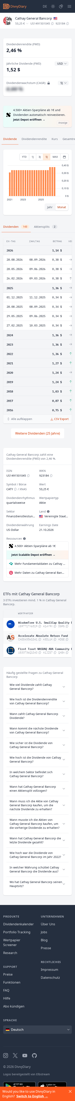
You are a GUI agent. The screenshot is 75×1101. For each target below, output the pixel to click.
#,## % (14, 89)
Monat (61, 207)
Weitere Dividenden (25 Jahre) (37, 433)
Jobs (44, 932)
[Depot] (61, 6)
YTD (24, 157)
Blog (44, 940)
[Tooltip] (48, 511)
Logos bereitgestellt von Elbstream (26, 1074)
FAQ (6, 990)
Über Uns (48, 924)
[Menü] (69, 6)
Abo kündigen (13, 1006)
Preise (8, 974)
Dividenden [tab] (15, 227)
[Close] (70, 1091)
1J (33, 157)
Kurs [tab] (55, 139)
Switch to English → (32, 1096)
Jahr (50, 207)
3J (40, 157)
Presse (46, 948)
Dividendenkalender (18, 924)
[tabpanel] (37, 182)
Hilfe (6, 998)
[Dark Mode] (53, 6)
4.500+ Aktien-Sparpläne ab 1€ (35, 546)
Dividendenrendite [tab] (34, 139)
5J (47, 157)
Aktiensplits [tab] (44, 227)
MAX (55, 157)
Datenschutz (50, 977)
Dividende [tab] (10, 139)
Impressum (49, 969)
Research (10, 953)
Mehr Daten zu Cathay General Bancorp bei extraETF (40, 573)
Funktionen (11, 982)
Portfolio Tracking (16, 932)
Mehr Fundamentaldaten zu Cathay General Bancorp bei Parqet (40, 564)
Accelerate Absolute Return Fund (43, 635)
